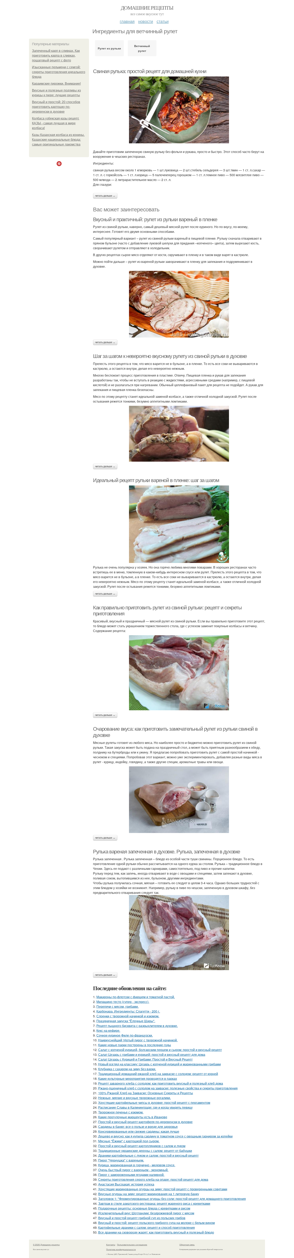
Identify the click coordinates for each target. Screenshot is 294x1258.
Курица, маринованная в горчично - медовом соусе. (136, 1165)
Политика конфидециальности (121, 1249)
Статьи (163, 21)
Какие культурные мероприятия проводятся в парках (137, 1078)
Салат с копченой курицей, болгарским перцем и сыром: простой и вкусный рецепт (160, 1049)
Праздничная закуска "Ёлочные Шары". (125, 1021)
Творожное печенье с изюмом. (120, 1112)
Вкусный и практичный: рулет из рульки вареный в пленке (155, 219)
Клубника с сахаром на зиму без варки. (127, 1069)
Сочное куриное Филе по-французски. (124, 1035)
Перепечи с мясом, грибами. (117, 1006)
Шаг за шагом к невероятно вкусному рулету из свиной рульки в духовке (170, 356)
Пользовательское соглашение (132, 1244)
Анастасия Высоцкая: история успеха (126, 1184)
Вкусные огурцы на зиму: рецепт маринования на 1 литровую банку (148, 1194)
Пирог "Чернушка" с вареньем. (121, 1160)
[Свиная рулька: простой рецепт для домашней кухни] (179, 109)
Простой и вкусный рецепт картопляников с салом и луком (141, 1145)
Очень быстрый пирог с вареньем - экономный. (133, 1170)
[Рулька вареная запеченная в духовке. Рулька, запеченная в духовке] (179, 932)
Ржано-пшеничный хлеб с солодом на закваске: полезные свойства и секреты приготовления (168, 1088)
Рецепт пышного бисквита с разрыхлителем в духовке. (137, 1025)
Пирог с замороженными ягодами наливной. (131, 1174)
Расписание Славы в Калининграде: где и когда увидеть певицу (145, 1107)
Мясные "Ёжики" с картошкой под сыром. (128, 1141)
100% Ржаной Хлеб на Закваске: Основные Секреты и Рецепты (145, 1093)
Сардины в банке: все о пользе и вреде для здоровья (138, 1126)
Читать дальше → (105, 195)
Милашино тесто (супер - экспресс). (122, 1001)
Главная (127, 21)
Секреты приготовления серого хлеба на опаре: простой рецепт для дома (153, 1179)
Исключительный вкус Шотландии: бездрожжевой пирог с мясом (146, 1213)
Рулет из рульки (109, 48)
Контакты (110, 1244)
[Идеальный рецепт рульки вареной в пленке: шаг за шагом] (179, 524)
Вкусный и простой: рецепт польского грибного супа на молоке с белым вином (156, 1222)
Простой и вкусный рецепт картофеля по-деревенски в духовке (145, 1121)
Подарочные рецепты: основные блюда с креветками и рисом (144, 1208)
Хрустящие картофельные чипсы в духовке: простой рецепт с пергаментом (154, 1102)
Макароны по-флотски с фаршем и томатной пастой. (135, 997)
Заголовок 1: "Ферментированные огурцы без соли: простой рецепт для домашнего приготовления (172, 1198)
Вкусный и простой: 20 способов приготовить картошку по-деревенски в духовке (56, 106)
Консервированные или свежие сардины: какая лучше (138, 1131)
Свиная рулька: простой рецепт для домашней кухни (149, 71)
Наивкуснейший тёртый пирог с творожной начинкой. (138, 1040)
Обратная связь (187, 1244)
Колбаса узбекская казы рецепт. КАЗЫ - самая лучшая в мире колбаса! (55, 123)
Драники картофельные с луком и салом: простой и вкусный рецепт (148, 1155)
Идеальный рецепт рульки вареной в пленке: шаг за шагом (156, 480)
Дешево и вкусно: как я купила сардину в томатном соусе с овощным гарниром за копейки (165, 1136)
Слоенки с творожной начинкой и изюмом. (127, 1016)
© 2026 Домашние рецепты (46, 1244)
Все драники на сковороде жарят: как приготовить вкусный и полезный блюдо (156, 1232)
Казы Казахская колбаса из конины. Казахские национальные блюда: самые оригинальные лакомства (58, 139)
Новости (145, 21)
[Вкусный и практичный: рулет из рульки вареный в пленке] (179, 304)
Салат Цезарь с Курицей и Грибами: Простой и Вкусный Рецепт (145, 1059)
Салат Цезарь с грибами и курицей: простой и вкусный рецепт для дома (151, 1054)
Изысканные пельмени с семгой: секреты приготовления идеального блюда (58, 71)
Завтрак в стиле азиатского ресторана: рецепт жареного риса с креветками (154, 1203)
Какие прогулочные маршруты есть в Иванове (132, 1117)
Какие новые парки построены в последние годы (134, 1045)
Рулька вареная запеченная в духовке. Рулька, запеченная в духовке (166, 852)
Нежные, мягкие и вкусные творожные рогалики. (134, 1097)
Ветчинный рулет (142, 48)
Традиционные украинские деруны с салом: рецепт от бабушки (145, 1150)
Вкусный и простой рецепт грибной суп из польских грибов (141, 1218)
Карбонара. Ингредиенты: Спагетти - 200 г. (128, 1011)
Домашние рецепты (147, 7)
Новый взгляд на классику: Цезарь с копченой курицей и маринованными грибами (159, 1064)
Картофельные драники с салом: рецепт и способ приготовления (146, 1227)
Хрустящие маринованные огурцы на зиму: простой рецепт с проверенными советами (162, 1189)
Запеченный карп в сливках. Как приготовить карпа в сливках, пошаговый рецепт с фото (56, 55)
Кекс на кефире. (108, 1030)
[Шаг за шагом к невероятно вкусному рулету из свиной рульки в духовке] (179, 434)
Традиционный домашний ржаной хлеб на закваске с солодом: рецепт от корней (158, 1073)
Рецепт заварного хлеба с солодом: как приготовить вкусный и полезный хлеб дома (160, 1083)
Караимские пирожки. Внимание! (56, 83)
